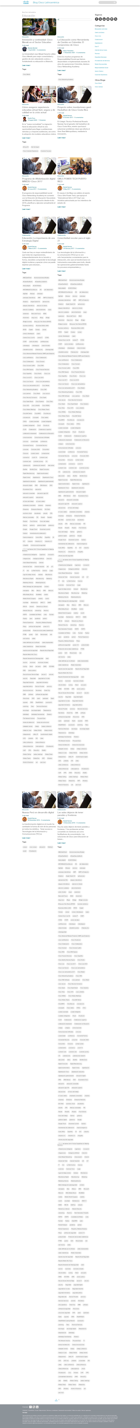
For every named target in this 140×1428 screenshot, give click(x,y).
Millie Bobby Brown (28, 594)
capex (38, 333)
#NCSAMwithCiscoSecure (30, 289)
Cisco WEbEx (46, 405)
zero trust (42, 762)
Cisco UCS (26, 405)
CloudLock (46, 425)
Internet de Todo (27, 566)
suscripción (49, 702)
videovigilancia (39, 746)
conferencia (44, 441)
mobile (46, 594)
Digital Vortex (26, 477)
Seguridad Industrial (28, 682)
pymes (31, 634)
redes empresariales (47, 642)
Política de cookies (76, 1410)
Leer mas (25, 65)
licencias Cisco (70, 585)
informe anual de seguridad (38, 545)
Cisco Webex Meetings (29, 409)
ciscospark (35, 417)
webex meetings (38, 754)
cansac (44, 329)
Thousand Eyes (41, 718)
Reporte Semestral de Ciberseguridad (33, 658)
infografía (25, 545)
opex (31, 618)
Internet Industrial (39, 566)
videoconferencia (40, 742)
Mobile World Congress (29, 598)
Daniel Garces (67, 115)
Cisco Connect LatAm (29, 365)
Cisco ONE (43, 389)
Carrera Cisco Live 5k (29, 337)
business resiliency (28, 325)
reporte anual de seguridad (30, 650)
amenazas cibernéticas (29, 297)
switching (25, 706)
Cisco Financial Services (42, 369)
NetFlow (73, 1205)
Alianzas (32, 293)
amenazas (39, 293)
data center (51, 465)
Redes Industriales (41, 646)
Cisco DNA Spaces (28, 369)
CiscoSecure (47, 413)
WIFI (43, 758)
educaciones (39, 497)
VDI (37, 738)
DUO (51, 485)
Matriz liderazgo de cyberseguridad (32, 586)
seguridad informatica (42, 682)
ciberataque (26, 345)
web (59, 1380)
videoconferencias (28, 746)
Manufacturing (40, 578)
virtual (83, 1368)
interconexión (78, 1157)
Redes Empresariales (101, 64)
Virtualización (49, 746)
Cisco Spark (43, 397)
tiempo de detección (28, 722)
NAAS (49, 602)
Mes (33, 590)
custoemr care (43, 457)
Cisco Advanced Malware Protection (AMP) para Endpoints (38, 353)
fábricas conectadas (28, 517)
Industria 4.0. (38, 541)
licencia (45, 570)
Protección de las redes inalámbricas (43, 630)
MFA (44, 590)
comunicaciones (27, 437)
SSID (31, 702)
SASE (44, 666)
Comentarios (31, 1410)
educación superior (28, 497)
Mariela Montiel (32, 48)
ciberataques (35, 345)
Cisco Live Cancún (28, 381)
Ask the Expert (35, 147)
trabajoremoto (26, 734)
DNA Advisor (43, 485)
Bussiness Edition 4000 (42, 325)
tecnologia (26, 710)
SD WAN (51, 666)
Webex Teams (27, 758)
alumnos (75, 296)
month (47, 598)
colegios (60, 444)
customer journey (38, 461)
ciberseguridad (49, 349)
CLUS (24, 429)
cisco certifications (28, 357)
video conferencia (28, 742)
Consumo (25, 453)
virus (69, 1372)
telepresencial (62, 1332)
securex (51, 674)
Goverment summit (45, 529)
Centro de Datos (99, 32)
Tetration (49, 714)
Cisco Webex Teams (43, 409)
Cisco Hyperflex (27, 373)
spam (38, 698)
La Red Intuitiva (36, 570)
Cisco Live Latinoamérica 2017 (31, 385)
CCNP (24, 341)
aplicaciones (46, 301)
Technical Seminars (42, 706)
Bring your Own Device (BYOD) (42, 321)
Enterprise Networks (36, 509)
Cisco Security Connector (30, 397)
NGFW (25, 614)
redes (33, 638)
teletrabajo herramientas (38, 714)
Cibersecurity (39, 349)
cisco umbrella (36, 405)
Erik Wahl (47, 509)
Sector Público (99, 71)
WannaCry (36, 750)
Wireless (49, 758)
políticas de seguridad (35, 626)
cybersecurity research (39, 465)
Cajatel (31, 329)
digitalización (36, 477)
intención (49, 558)
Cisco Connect (40, 361)
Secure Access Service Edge (31, 674)
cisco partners (27, 393)
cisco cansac (33, 847)
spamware (45, 698)
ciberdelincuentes (28, 349)
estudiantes (37, 513)
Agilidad (25, 293)
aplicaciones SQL (63, 880)
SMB (24, 694)
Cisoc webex (44, 417)
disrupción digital (27, 485)
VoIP (24, 750)
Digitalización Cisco (48, 477)
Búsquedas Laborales (101, 29)
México (38, 590)
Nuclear (51, 614)
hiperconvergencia (28, 537)
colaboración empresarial (29, 433)
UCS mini (66, 1360)
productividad (26, 630)
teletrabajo (26, 714)
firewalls (50, 517)
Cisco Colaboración (41, 357)
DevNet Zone (33, 469)
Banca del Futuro (36, 313)
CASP (82, 916)
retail (47, 658)
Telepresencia (47, 710)
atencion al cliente (42, 305)
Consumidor (46, 449)
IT (23, 570)
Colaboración (32, 429)
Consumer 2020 (35, 449)
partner (45, 618)
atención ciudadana (28, 309)
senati (24, 851)
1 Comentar (42, 120)
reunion (25, 662)
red (51, 634)
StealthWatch (39, 702)
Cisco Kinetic (37, 373)
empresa (40, 505)
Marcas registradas (86, 1410)
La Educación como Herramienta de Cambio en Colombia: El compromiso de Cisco (73, 42)
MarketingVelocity (40, 582)
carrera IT (39, 337)
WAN (70, 772)
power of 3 (46, 626)
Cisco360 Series (27, 413)
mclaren (46, 586)
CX (46, 461)
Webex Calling (27, 754)
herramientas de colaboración (38, 533)
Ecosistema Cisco (28, 489)
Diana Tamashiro (68, 50)
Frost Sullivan (33, 521)
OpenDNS (74, 1221)
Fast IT (97, 46)
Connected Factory (28, 445)
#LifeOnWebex (37, 285)
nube (45, 614)
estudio (45, 513)
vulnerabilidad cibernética (65, 1376)
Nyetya (25, 618)
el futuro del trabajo (28, 501)
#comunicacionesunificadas (41, 277)
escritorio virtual (27, 513)
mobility (40, 598)
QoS (36, 634)
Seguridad (33, 678)
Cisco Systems (40, 401)
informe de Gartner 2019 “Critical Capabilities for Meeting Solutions (38, 550)
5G (40, 289)
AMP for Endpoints (48, 297)
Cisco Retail (37, 393)
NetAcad (50, 847)
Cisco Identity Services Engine (66, 960)
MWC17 (43, 602)
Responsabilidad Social (101, 67)
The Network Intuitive (28, 718)
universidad (82, 1360)
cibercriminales (46, 345)
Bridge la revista (27, 321)
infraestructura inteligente (30, 554)
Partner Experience (28, 622)
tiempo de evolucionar (43, 722)
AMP (39, 297)
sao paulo (38, 666)
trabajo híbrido (38, 730)
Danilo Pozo (31, 118)
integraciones (26, 558)
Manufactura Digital (28, 578)
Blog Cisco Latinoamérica (29, 12)
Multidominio (34, 602)
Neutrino (46, 610)
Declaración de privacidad (65, 1410)
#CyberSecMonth (27, 281)
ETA (51, 513)
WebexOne (36, 758)
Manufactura (48, 574)
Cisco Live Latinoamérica (42, 381)
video (41, 738)
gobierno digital (41, 525)
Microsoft (86, 1189)
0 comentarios (80, 52)
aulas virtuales (62, 892)
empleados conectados (29, 505)
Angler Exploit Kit (35, 301)
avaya (49, 309)
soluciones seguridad (64, 1312)
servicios (49, 686)
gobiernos (51, 525)
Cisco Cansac (99, 86)
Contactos (24, 1410)
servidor (73, 1300)
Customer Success (46, 151)
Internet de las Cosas (101, 50)
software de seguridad (42, 694)
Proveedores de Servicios (102, 60)
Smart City (47, 690)
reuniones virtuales (43, 662)
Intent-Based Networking (29, 562)
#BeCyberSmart (27, 277)
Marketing (49, 578)
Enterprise (25, 509)
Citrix (84, 1008)
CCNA (47, 337)
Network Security (27, 610)
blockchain (26, 317)
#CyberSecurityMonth (41, 281)
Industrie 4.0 (48, 541)
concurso (25, 441)
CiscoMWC (38, 413)
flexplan (25, 521)
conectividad (34, 441)
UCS (24, 738)
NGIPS (83, 629)
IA (53, 537)
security (25, 678)
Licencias (61, 585)
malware (40, 574)
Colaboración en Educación (46, 433)
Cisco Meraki (26, 74)
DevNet (25, 469)
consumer (25, 449)
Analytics (25, 301)
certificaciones (44, 341)
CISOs (24, 421)
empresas (48, 505)
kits (28, 570)
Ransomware (44, 634)
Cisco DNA (41, 365)
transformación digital (46, 734)
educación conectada (29, 493)
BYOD (24, 329)
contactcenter (45, 453)
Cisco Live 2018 (39, 377)
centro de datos (33, 341)
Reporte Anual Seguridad (46, 650)
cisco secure (46, 393)
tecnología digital (36, 710)
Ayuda (36, 1410)
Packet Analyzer (62, 1225)
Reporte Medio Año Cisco (30, 654)
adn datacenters (48, 289)
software (30, 694)
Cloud (38, 425)
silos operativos (62, 1304)
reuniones (32, 662)
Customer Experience (101, 74)
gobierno (32, 525)
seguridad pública (27, 686)
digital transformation (42, 473)
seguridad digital (78, 697)
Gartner (25, 525)
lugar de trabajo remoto (29, 574)
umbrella (30, 738)
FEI (37, 517)
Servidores (38, 690)
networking (38, 610)
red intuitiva (26, 638)
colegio (60, 1027)
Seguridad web (62, 1296)
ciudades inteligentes (28, 425)
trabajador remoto (27, 726)
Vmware (76, 1372)
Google (25, 529)
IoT (52, 566)
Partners (97, 53)
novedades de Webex (35, 614)
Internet (41, 562)
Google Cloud (33, 529)
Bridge (47, 317)
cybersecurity (26, 465)
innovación (51, 554)
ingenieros (42, 554)
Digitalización (98, 43)
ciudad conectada (34, 421)
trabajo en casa (27, 730)
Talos (32, 706)
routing (25, 666)
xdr (37, 762)
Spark (52, 698)
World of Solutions (28, 762)
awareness (26, 313)
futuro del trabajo (44, 521)
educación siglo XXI (42, 493)
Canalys (38, 329)
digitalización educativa (29, 481)
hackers (25, 533)
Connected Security (41, 445)
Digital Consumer (44, 469)
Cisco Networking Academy (65, 79)
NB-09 (25, 606)
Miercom (50, 590)
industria (30, 541)
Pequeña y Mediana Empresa (43, 622)
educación (38, 489)
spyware (25, 702)
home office (39, 537)
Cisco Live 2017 (27, 377)
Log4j (51, 570)
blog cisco (34, 317)
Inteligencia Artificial (38, 558)
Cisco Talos (50, 401)
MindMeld (38, 594)
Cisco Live (47, 373)
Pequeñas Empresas (100, 57)
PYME (24, 634)
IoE (47, 566)
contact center (35, 453)
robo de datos (62, 685)
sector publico (32, 670)
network (32, 606)
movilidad (25, 602)
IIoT (24, 541)
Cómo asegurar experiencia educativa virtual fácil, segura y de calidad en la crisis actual (38, 110)
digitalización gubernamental (45, 481)
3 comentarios (41, 50)
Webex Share (48, 754)
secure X (44, 674)
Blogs (41, 317)
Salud (31, 666)
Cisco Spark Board (28, 401)
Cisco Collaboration (28, 361)
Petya (24, 626)
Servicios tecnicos (28, 690)
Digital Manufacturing (28, 473)
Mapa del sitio (42, 1410)
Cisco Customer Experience (30, 151)
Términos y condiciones (52, 1410)
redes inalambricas (28, 646)
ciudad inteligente (46, 421)
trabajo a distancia (46, 726)
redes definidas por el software (31, 642)
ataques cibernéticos (28, 305)
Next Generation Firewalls (65, 629)
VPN (29, 750)
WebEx (44, 750)
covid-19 (34, 457)
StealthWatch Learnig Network (66, 1320)
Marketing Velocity (28, 582)
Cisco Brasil (98, 83)
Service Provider (39, 686)
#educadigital (26, 285)
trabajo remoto (48, 730)
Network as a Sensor (42, 606)
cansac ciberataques (28, 333)
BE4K (44, 313)
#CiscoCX (25, 147)
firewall (43, 517)
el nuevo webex (40, 501)
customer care (27, 461)
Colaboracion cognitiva (45, 429)
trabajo (37, 726)
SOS (33, 698)
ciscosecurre (26, 417)
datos (68, 476)
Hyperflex (47, 537)
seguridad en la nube (44, 678)
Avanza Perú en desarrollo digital (38, 813)
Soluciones (26, 698)
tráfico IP (35, 734)
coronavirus (26, 457)
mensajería (26, 590)
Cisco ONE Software (63, 396)
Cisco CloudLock (75, 940)
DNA (36, 485)
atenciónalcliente (40, 309)
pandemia (37, 618)
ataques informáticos (63, 884)
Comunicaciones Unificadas (42, 437)
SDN (24, 670)
